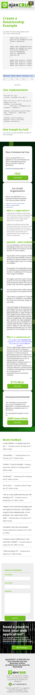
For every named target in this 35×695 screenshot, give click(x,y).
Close (30, 238)
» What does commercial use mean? (15, 203)
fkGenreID (25, 76)
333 (17, 79)
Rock (23, 79)
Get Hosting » (22, 647)
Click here (6, 133)
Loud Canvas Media (12, 643)
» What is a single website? (12, 205)
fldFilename (6, 76)
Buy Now (17, 386)
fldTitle (13, 76)
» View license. (9, 207)
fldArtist (18, 76)
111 (4, 79)
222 (12, 79)
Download (9, 168)
